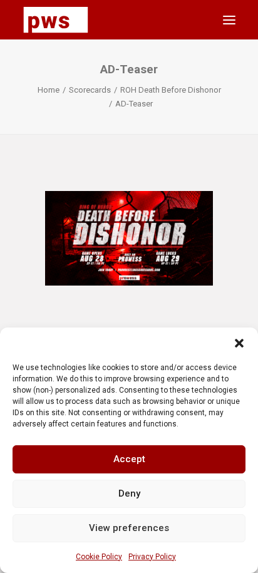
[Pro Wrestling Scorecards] (56, 20)
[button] (239, 343)
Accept (129, 459)
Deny (129, 493)
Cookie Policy (99, 556)
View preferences (129, 528)
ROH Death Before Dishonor (170, 90)
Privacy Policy (152, 556)
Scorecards (90, 90)
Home (48, 90)
